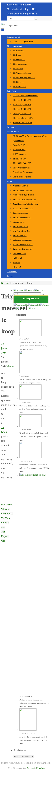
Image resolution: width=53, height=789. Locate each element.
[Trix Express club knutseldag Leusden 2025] (28, 730)
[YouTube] (29, 290)
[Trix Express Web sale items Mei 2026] (30, 335)
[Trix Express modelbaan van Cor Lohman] (30, 426)
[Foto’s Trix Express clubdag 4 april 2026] (26, 372)
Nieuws (5, 283)
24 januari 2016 (5, 348)
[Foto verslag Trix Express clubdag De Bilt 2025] (30, 458)
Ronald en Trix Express (19, 4)
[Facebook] (19, 290)
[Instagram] (39, 290)
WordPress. (40, 768)
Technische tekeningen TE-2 (22, 13)
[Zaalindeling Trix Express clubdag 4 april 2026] (30, 399)
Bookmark (6, 504)
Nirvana (30, 768)
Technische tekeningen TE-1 (22, 9)
